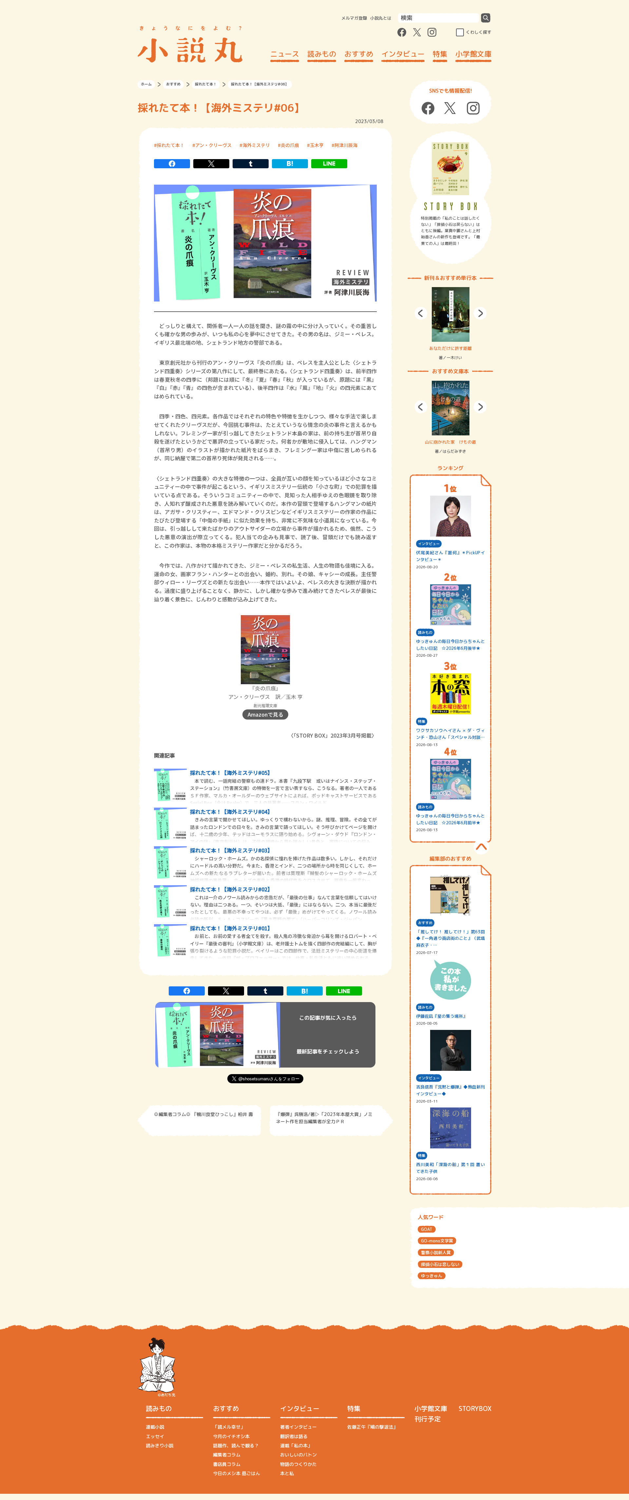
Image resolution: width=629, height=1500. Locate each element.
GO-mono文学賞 (437, 1241)
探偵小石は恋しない (440, 1264)
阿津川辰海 (345, 145)
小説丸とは (380, 18)
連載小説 (155, 1427)
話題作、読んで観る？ (236, 1445)
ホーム (146, 84)
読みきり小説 (159, 1445)
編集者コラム (226, 1455)
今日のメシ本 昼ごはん (236, 1473)
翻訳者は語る (294, 1436)
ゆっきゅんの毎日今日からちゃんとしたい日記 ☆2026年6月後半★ (450, 644)
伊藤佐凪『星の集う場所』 (441, 1016)
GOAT (426, 1229)
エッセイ (155, 1436)
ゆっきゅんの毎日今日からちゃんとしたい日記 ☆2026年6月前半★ (450, 819)
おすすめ (358, 54)
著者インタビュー (298, 1427)
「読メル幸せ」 (229, 1427)
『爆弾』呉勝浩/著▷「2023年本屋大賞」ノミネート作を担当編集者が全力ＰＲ (324, 1118)
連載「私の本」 (296, 1445)
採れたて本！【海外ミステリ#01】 (231, 928)
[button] (421, 313)
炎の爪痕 (290, 145)
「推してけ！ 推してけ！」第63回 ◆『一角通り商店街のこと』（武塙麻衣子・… (450, 938)
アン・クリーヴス (213, 145)
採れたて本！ (206, 84)
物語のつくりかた (298, 1464)
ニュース (284, 54)
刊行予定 (427, 1418)
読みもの (321, 54)
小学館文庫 (473, 54)
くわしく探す (478, 32)
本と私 (287, 1473)
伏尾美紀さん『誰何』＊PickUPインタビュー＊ (450, 556)
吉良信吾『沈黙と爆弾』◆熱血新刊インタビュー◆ (450, 1090)
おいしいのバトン (298, 1455)
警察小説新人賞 (436, 1252)
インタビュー (403, 54)
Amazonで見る (265, 714)
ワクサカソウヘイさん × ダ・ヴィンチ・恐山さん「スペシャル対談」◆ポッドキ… (450, 734)
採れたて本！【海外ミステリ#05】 (231, 773)
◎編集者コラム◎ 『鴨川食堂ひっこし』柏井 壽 (203, 1114)
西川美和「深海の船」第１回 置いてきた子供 (450, 1168)
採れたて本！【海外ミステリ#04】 (231, 811)
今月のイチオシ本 (231, 1436)
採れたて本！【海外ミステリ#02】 (231, 889)
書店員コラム (226, 1464)
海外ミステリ (256, 145)
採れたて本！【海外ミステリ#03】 (231, 850)
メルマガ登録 (354, 18)
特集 (440, 54)
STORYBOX (475, 1408)
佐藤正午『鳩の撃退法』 (372, 1427)
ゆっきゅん (431, 1276)
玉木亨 (317, 145)
